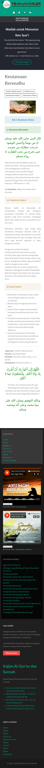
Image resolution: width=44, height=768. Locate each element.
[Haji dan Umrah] (25, 12)
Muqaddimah (8, 609)
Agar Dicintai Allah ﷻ (11, 565)
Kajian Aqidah (23, 62)
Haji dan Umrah (9, 739)
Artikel (5, 734)
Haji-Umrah (7, 452)
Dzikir (5, 748)
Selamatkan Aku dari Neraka (24, 549)
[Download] (30, 12)
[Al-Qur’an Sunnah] (22, 4)
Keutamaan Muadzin (11, 600)
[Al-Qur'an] (19, 12)
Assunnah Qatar (9, 460)
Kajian (5, 751)
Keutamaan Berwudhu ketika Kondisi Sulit (20, 589)
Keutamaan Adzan (10, 574)
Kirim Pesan (12, 653)
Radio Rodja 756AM (8, 507)
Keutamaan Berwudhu (12, 586)
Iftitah (5, 443)
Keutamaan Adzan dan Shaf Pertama (18, 577)
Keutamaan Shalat (30, 96)
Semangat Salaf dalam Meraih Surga (18, 612)
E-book (6, 745)
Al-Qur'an (7, 449)
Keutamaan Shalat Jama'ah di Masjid (18, 606)
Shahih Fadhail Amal (13, 91)
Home (5, 440)
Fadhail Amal (29, 91)
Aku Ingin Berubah (20, 507)
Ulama (5, 742)
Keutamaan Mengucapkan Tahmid (17, 598)
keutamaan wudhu (13, 96)
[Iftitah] (13, 12)
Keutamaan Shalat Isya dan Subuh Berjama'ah (22, 603)
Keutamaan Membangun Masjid (16, 595)
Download (7, 457)
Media (5, 454)
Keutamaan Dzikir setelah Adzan (16, 592)
